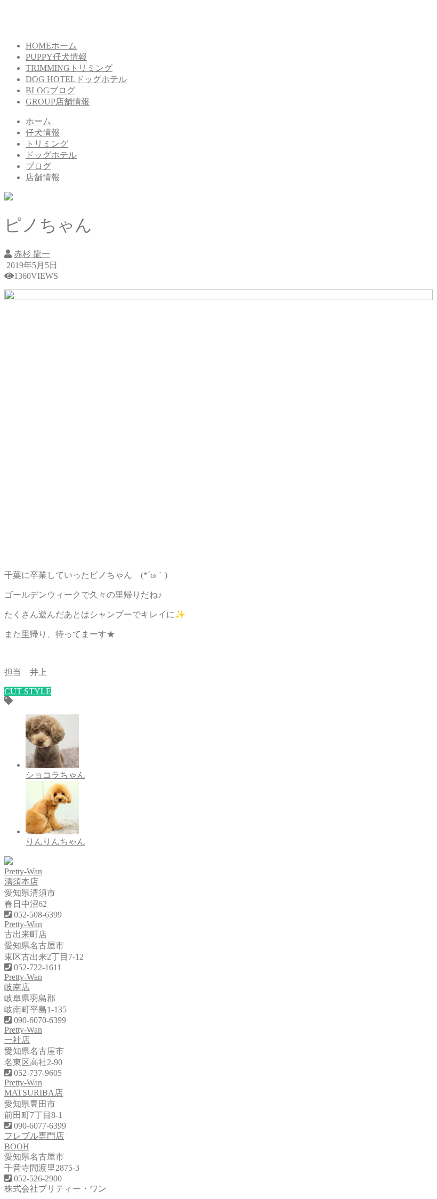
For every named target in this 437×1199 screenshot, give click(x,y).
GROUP (58, 101)
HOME (51, 45)
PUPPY (56, 56)
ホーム (38, 121)
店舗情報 (43, 177)
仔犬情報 (43, 132)
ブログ (38, 166)
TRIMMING (69, 68)
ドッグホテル (51, 154)
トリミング (47, 143)
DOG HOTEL (76, 79)
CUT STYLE (27, 691)
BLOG (50, 90)
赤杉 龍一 (32, 254)
